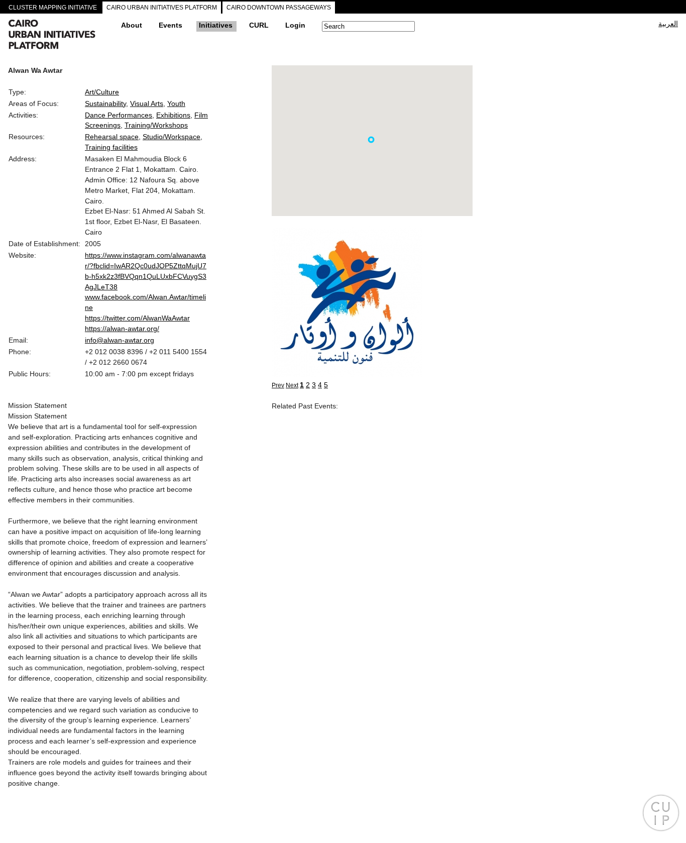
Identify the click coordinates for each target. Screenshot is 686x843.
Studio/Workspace (171, 137)
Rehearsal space (112, 137)
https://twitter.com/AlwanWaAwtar (137, 318)
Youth (176, 103)
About (131, 25)
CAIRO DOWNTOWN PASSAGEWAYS (278, 7)
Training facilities (111, 147)
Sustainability (105, 103)
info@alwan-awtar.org (119, 340)
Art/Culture (102, 92)
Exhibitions (173, 115)
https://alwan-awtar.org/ (122, 329)
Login (295, 25)
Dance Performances (118, 115)
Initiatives (216, 25)
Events (170, 25)
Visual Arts (146, 103)
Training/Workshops (156, 125)
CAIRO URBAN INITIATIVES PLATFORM (161, 7)
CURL (259, 25)
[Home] (60, 36)
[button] (371, 140)
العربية (668, 24)
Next (292, 385)
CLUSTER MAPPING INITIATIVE (53, 7)
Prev (278, 385)
